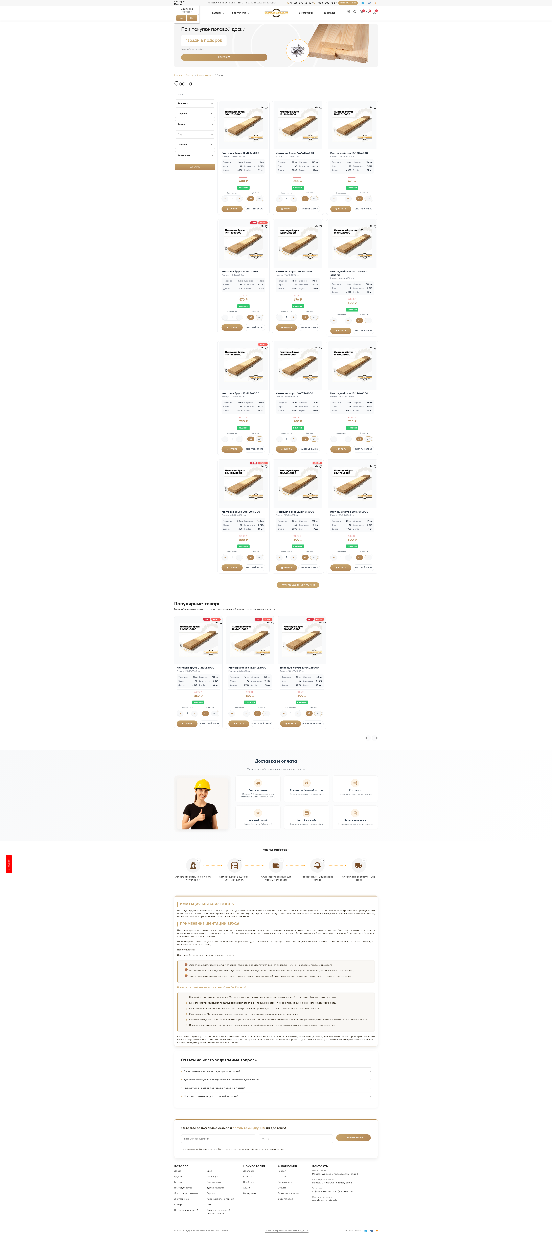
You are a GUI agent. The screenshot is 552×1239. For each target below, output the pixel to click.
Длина (181, 124)
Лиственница (181, 1199)
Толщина (183, 103)
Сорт (181, 134)
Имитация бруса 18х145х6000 (240, 393)
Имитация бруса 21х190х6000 (195, 668)
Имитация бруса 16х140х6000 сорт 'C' (349, 273)
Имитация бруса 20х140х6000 (241, 512)
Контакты (329, 13)
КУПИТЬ (233, 209)
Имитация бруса (183, 1188)
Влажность (184, 155)
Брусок (178, 1177)
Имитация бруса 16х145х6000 (295, 271)
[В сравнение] (262, 107)
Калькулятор (250, 1193)
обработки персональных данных (266, 1149)
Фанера (178, 1205)
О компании (306, 13)
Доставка (248, 1171)
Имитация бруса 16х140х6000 (240, 271)
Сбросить (194, 167)
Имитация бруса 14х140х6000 (295, 153)
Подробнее (224, 57)
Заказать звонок (348, 3)
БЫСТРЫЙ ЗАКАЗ (254, 209)
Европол (211, 1193)
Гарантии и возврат (288, 1193)
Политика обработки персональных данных (286, 1231)
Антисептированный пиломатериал (218, 1212)
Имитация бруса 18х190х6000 (349, 393)
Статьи (282, 1177)
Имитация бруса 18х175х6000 (294, 393)
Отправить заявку (353, 1138)
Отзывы (282, 1188)
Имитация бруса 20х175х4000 (349, 512)
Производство (285, 1182)
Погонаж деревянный (186, 1210)
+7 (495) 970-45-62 (300, 3)
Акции (246, 1188)
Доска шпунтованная (186, 1193)
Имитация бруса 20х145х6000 (295, 512)
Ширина (182, 114)
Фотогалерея (285, 1199)
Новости (282, 1171)
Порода (182, 145)
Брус (209, 1171)
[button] (368, 13)
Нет (192, 18)
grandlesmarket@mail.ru (325, 1200)
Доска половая (215, 1188)
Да (181, 18)
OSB (209, 1205)
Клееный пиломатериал (220, 1199)
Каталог (216, 13)
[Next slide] (368, 738)
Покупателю (239, 13)
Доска (177, 1171)
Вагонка (178, 1182)
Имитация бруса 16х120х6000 (349, 153)
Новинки (9, 864)
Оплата (247, 1177)
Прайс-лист (250, 1182)
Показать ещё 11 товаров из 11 (298, 585)
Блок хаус (212, 1177)
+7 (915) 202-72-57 (326, 3)
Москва (178, 4)
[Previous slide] (375, 738)
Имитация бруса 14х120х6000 (240, 153)
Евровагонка (214, 1182)
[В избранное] (266, 108)
